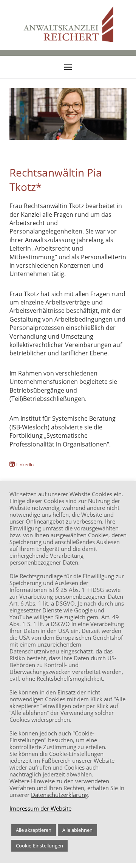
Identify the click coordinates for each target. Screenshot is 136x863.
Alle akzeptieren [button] (33, 830)
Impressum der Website (40, 808)
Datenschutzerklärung (59, 794)
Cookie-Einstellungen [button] (39, 845)
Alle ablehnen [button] (77, 830)
